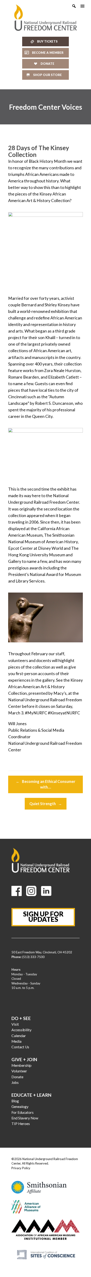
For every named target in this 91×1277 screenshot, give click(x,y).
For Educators (22, 1112)
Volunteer (19, 1071)
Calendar (18, 1036)
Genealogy (19, 1106)
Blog (15, 1101)
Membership (21, 1065)
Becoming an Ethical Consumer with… (45, 784)
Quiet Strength (45, 803)
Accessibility (21, 1030)
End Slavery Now (24, 1118)
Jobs (15, 1082)
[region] (45, 106)
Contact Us (20, 1047)
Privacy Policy (20, 1168)
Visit (15, 1024)
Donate (17, 1077)
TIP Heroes (20, 1123)
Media (16, 1041)
